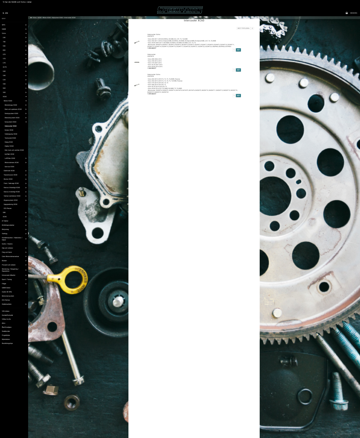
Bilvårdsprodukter (8, 225)
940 (4, 46)
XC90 (5, 217)
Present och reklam (8, 265)
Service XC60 (9, 167)
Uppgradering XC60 (10, 204)
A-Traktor (5, 221)
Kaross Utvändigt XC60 (12, 187)
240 (4, 37)
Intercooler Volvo (153, 34)
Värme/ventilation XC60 (12, 196)
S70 (4, 54)
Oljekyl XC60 (9, 146)
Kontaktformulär (7, 315)
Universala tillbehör (8, 275)
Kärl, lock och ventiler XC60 (14, 150)
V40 (4, 75)
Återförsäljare (6, 327)
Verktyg (4, 233)
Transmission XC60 (10, 175)
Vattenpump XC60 (11, 134)
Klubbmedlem (7, 304)
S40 (4, 71)
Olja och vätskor (7, 248)
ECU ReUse (6, 300)
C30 (4, 80)
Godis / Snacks (7, 244)
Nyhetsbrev (6, 339)
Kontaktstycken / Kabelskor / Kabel (12, 239)
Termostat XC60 (10, 138)
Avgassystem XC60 (11, 200)
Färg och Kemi (7, 252)
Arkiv (3, 323)
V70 (4, 59)
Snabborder (6, 331)
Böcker (4, 261)
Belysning (5, 229)
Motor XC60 (8, 101)
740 (4, 42)
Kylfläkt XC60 (9, 154)
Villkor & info (6, 319)
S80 (4, 212)
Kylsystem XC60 (10, 122)
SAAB (4, 29)
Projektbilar (6, 335)
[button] (352, 13)
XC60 (5, 97)
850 (4, 50)
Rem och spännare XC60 (13, 109)
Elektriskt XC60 (9, 171)
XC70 (5, 67)
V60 (4, 92)
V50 (4, 84)
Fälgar (4, 284)
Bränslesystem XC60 (12, 118)
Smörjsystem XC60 (11, 113)
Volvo (4, 33)
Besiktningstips (7, 343)
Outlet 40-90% (7, 292)
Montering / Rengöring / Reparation (10, 270)
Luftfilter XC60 (10, 158)
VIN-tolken (5, 311)
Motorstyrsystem (8, 296)
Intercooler (151, 54)
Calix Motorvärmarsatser (10, 256)
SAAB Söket (6, 288)
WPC (3, 25)
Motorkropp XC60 (11, 105)
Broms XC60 (8, 179)
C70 (4, 63)
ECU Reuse (8, 208)
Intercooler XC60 (10, 126)
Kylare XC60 (9, 130)
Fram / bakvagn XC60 (11, 183)
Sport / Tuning (7, 279)
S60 (4, 88)
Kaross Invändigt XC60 (12, 192)
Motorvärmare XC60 (12, 162)
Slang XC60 (9, 142)
